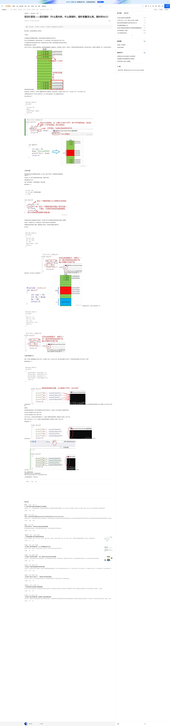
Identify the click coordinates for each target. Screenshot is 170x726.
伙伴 (36, 6)
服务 (39, 6)
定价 (29, 6)
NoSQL (33, 545)
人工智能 (34, 535)
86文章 (41, 723)
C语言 (32, 481)
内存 (26, 35)
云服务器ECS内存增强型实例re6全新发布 (125, 58)
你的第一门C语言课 (121, 44)
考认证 (37, 9)
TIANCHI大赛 (42, 9)
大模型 (13, 6)
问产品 (24, 9)
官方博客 (33, 9)
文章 (37, 13)
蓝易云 (25, 504)
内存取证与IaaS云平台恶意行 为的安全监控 (126, 56)
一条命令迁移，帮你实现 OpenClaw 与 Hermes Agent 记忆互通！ (130, 70)
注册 (162, 6)
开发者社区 (4, 9)
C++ (36, 504)
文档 (153, 6)
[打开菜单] (2, 6)
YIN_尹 (30, 723)
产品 (17, 6)
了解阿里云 (43, 6)
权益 (25, 6)
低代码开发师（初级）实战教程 (123, 61)
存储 (36, 481)
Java (38, 585)
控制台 (159, 6)
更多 (145, 41)
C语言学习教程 (120, 47)
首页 (11, 9)
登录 (167, 6)
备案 (156, 6)
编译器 (36, 545)
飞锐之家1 (26, 535)
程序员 (38, 535)
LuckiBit (26, 545)
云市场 (32, 6)
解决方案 (21, 6)
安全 (29, 514)
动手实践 (28, 9)
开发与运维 (33, 13)
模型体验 (15, 9)
